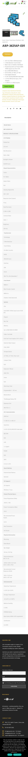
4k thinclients (8, 93)
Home (3, 40)
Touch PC (12, 101)
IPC (17, 96)
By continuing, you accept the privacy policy (14, 683)
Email (3, 676)
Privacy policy (17, 754)
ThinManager (15, 100)
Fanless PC (11, 94)
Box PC (15, 93)
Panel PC (17, 98)
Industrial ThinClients (11, 96)
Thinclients (9, 100)
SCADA (21, 98)
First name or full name (7, 670)
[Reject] (26, 747)
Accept (10, 754)
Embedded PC (5, 94)
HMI (15, 94)
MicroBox (20, 96)
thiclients (4, 100)
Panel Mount (12, 98)
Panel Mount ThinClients (15, 40)
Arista (7, 40)
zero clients (17, 101)
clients (19, 93)
